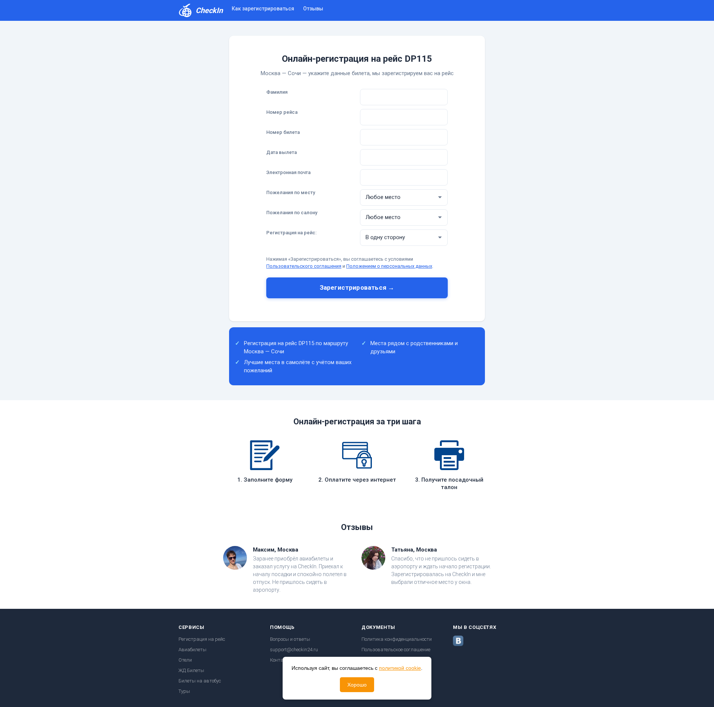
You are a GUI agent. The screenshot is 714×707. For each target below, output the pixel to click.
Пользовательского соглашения (303, 266)
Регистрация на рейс (201, 639)
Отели (185, 660)
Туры (184, 691)
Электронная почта (288, 172)
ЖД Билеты (191, 670)
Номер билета (283, 132)
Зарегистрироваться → (357, 287)
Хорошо (357, 685)
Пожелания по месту (290, 192)
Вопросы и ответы (290, 639)
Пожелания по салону (291, 212)
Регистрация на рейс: (291, 232)
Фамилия (276, 92)
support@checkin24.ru (294, 649)
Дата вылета (281, 152)
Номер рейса (282, 112)
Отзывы (313, 9)
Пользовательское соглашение (395, 649)
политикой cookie (400, 668)
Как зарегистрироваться (263, 9)
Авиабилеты (192, 649)
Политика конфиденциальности (396, 639)
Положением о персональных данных (389, 266)
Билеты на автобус (199, 681)
